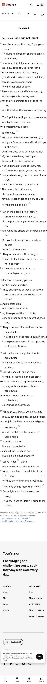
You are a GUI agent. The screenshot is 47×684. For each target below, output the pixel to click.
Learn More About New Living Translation (17, 521)
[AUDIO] (35, 15)
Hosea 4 (5, 13)
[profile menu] (40, 4)
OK (39, 657)
